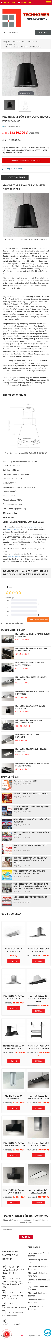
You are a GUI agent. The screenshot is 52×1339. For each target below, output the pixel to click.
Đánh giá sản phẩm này (38, 620)
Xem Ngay (13, 961)
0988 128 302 (10, 2)
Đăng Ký (26, 1237)
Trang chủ (6, 42)
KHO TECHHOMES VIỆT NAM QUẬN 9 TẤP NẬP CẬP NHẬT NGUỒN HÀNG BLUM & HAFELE (30, 860)
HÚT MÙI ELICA (11, 44)
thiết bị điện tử (13, 529)
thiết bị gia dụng (14, 556)
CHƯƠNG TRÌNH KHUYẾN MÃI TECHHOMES (31, 794)
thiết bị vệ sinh (32, 527)
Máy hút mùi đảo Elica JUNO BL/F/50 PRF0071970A (23, 47)
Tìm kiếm (43, 32)
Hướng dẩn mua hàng (13, 169)
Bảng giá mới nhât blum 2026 (25, 781)
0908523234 (26, 2)
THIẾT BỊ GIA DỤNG (19, 42)
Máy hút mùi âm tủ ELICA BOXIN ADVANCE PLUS (38, 999)
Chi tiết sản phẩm (15, 177)
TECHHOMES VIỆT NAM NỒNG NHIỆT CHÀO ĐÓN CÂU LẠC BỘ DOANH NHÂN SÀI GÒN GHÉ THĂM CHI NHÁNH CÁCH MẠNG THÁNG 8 (32, 886)
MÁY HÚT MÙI (33, 42)
